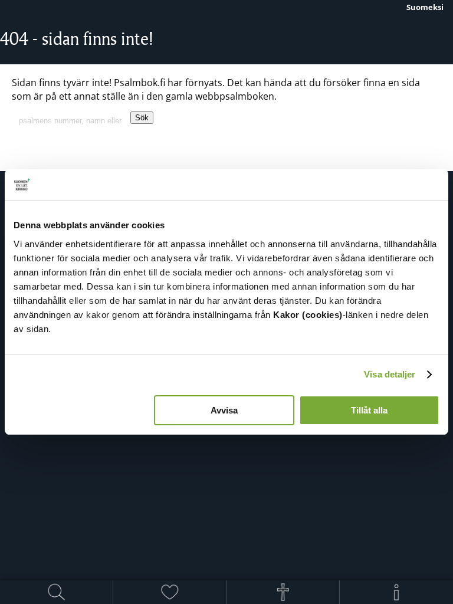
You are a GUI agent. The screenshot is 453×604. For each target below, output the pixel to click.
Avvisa (224, 410)
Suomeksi (425, 7)
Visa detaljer (389, 374)
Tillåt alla (369, 410)
